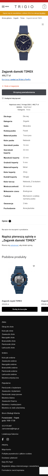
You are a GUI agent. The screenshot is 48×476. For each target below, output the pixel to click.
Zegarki (15, 18)
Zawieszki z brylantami (11, 391)
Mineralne (27, 126)
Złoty (25, 172)
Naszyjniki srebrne (9, 364)
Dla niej (26, 116)
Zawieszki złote (8, 334)
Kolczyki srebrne (8, 358)
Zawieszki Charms (9, 401)
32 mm (26, 150)
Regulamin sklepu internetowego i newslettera (20, 466)
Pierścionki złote (8, 344)
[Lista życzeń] (34, 266)
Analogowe (27, 191)
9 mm (25, 162)
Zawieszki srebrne (9, 361)
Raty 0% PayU (7, 462)
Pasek (25, 131)
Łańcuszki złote (8, 348)
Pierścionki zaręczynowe (12, 394)
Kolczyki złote (7, 331)
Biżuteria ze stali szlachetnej (13, 408)
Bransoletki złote (9, 341)
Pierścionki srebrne (9, 371)
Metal (25, 167)
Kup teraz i (16, 79)
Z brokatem (35, 181)
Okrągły (26, 177)
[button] (43, 24)
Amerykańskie (28, 208)
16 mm (26, 145)
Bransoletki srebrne (9, 368)
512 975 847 (7, 426)
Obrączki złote (8, 327)
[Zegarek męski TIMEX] (20, 280)
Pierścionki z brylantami (11, 388)
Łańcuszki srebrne (9, 374)
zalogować (14, 245)
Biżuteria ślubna (8, 398)
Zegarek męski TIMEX (12, 301)
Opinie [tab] (6, 221)
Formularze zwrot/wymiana (13, 470)
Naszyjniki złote (8, 337)
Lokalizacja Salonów (10, 434)
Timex (22, 18)
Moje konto (6, 449)
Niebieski (26, 140)
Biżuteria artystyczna (10, 378)
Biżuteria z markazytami (11, 404)
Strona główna (7, 18)
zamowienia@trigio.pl (10, 429)
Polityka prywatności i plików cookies (17, 454)
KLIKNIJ (42, 13)
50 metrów (27, 186)
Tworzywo (27, 135)
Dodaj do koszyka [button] (20, 309)
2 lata (25, 203)
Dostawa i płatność (9, 458)
